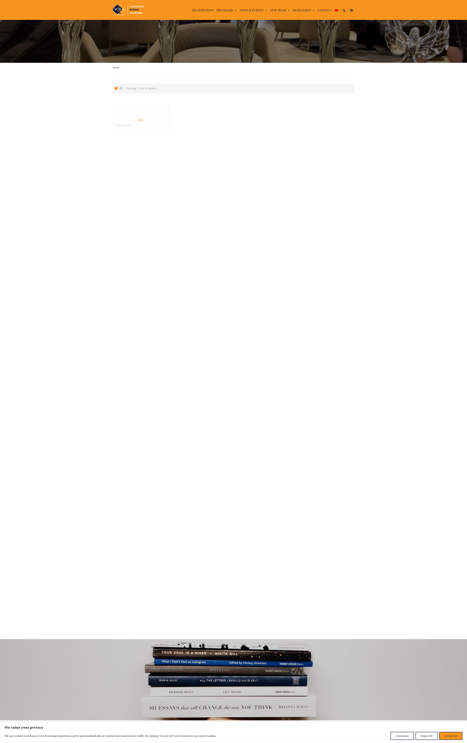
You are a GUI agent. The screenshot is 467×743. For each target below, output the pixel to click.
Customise (402, 736)
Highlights (302, 10)
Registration (203, 10)
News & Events (251, 10)
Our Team (278, 10)
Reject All (427, 736)
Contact (325, 10)
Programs (225, 10)
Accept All (451, 736)
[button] (344, 10)
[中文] (336, 10)
